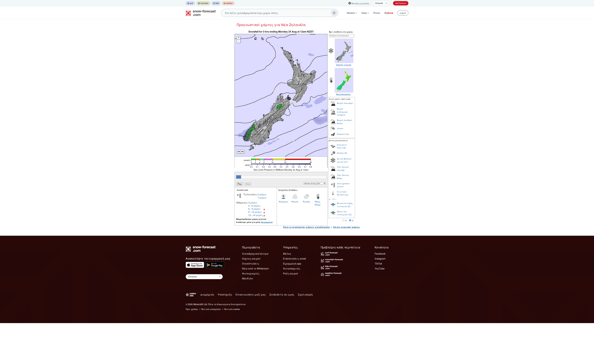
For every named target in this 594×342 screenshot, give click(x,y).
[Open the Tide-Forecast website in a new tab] (216, 3)
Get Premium (400, 3)
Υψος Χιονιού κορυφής (343, 168)
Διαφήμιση (207, 294)
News (364, 12)
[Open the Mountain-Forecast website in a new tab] (203, 3)
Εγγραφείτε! (267, 222)
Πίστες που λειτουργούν (343, 213)
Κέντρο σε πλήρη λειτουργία (345, 205)
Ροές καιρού (290, 273)
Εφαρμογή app (292, 263)
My (388, 12)
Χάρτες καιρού (251, 258)
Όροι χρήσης (192, 309)
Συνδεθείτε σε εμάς (281, 294)
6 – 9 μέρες (254, 208)
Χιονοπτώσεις (250, 263)
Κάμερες (283, 201)
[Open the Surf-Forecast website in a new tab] (190, 3)
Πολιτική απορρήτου (211, 309)
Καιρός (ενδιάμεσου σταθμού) (342, 111)
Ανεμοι (294, 201)
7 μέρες (262, 197)
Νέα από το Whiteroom (255, 268)
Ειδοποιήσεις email (294, 258)
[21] (346, 161)
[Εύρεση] (334, 13)
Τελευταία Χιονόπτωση (342, 193)
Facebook (380, 253)
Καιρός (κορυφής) (345, 103)
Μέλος (287, 253)
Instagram (380, 258)
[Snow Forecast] (200, 13)
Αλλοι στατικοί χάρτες (346, 227)
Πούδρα (340, 153)
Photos (376, 12)
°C (346, 220)
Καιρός (306, 201)
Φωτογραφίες (250, 273)
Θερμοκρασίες (343, 94)
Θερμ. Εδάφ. (318, 203)
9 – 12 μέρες (255, 211)
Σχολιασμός (305, 294)
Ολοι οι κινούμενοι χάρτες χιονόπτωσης (306, 227)
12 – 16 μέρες (255, 215)
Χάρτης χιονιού (343, 64)
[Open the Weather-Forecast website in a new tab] (228, 3)
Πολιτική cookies (232, 309)
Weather (351, 12)
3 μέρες (262, 194)
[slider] (238, 177)
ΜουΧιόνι (247, 278)
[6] (349, 206)
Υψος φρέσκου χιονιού (343, 185)
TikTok (378, 263)
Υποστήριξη (225, 294)
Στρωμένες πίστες (342, 146)
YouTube (380, 268)
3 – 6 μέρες (254, 205)
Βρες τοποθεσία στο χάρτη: (341, 32)
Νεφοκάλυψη (343, 134)
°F (352, 220)
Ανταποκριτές (291, 268)
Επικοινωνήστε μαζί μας (251, 294)
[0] (344, 147)
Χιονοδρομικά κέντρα (255, 253)
